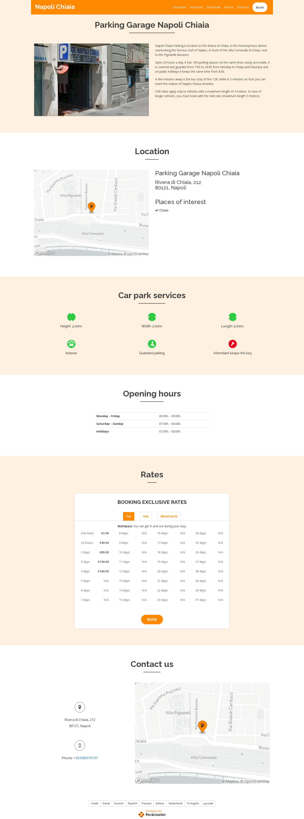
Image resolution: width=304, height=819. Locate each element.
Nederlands (176, 803)
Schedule (213, 7)
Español (132, 803)
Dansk (106, 803)
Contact (243, 7)
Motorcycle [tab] (169, 516)
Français (146, 803)
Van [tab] (146, 516)
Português (193, 803)
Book (260, 7)
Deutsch (119, 803)
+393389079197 (85, 758)
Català (94, 803)
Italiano (160, 803)
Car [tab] (128, 516)
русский (208, 803)
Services (196, 7)
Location (179, 7)
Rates (228, 7)
